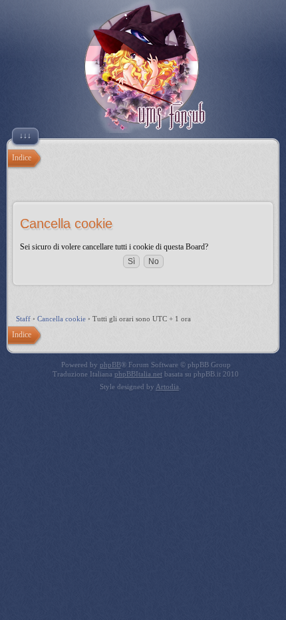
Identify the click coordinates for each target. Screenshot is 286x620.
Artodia (167, 386)
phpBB (110, 365)
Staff (23, 319)
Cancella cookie (61, 319)
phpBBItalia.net (138, 374)
